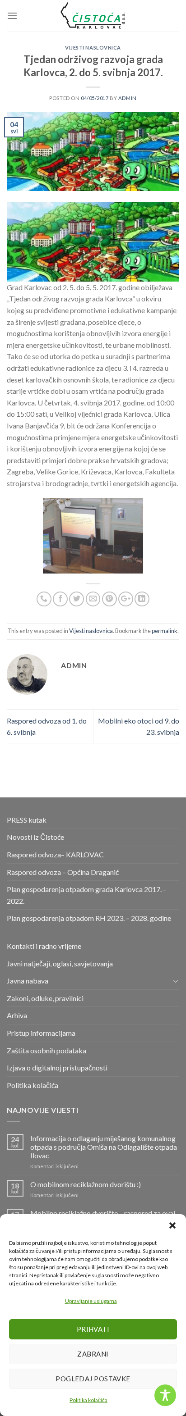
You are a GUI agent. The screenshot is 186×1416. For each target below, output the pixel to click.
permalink (164, 630)
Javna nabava (27, 980)
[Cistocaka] (93, 16)
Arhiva (17, 1015)
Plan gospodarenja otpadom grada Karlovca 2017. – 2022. (87, 895)
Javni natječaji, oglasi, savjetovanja (60, 963)
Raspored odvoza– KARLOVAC (55, 854)
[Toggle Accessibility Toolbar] (165, 1395)
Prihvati (93, 1329)
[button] (172, 1225)
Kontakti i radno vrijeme (44, 946)
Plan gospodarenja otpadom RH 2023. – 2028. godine (89, 918)
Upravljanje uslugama (91, 1301)
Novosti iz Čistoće (35, 837)
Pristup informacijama (41, 1033)
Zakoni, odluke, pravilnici (45, 998)
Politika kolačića (88, 1400)
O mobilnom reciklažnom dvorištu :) (85, 1184)
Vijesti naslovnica (93, 47)
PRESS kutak (26, 819)
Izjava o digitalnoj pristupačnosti (57, 1067)
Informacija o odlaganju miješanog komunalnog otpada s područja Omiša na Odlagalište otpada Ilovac (103, 1147)
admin (127, 98)
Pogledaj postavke (93, 1379)
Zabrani (92, 1354)
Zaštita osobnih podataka (46, 1050)
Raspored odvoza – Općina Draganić (63, 872)
